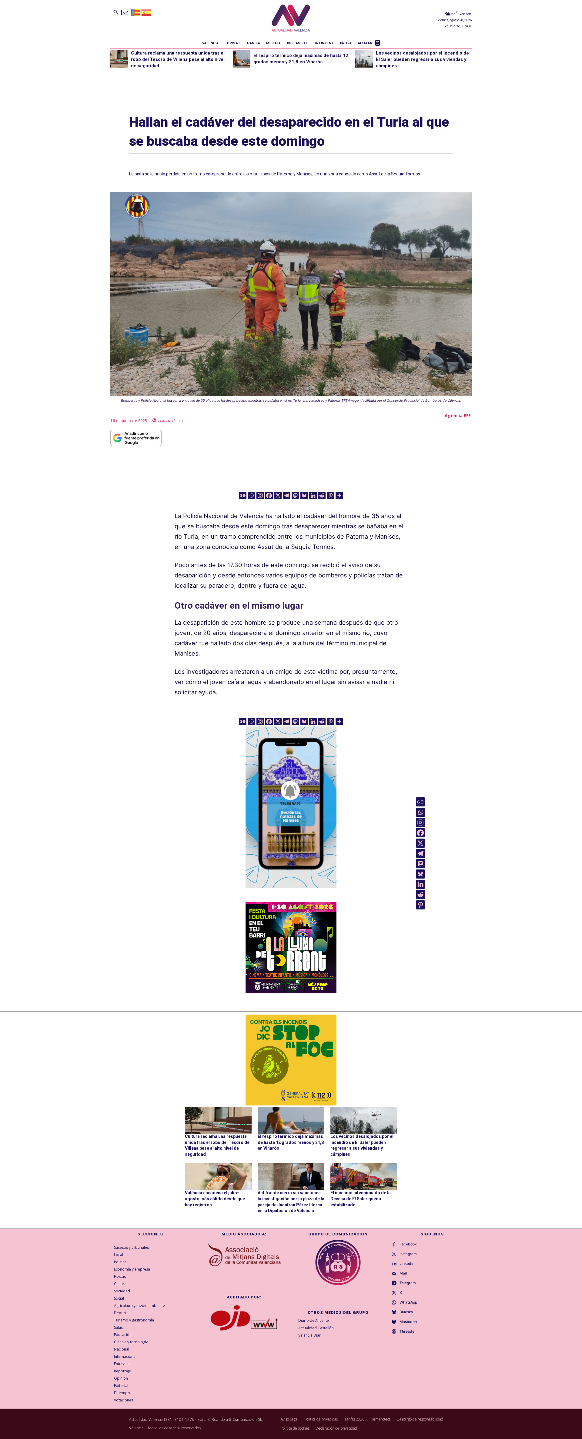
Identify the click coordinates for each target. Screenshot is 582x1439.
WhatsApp (408, 1302)
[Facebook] (269, 495)
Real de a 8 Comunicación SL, (237, 1419)
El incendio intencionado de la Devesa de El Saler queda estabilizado (360, 1198)
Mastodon (408, 1322)
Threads (407, 1331)
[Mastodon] (295, 495)
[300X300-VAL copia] (291, 1060)
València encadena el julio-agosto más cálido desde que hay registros (215, 1198)
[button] (115, 12)
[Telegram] (286, 495)
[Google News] (242, 495)
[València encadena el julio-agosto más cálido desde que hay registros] (218, 1176)
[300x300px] (291, 990)
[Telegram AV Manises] (291, 892)
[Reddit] (322, 495)
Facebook (408, 1244)
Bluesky (406, 1312)
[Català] (136, 12)
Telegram (408, 1283)
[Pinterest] (330, 495)
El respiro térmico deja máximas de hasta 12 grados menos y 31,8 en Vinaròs (291, 1142)
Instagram (408, 1254)
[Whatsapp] (251, 495)
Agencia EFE (458, 415)
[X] (278, 495)
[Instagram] (260, 495)
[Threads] (394, 1332)
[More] (339, 495)
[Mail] (394, 1273)
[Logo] (291, 19)
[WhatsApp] (394, 1303)
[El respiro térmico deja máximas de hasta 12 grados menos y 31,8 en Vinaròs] (241, 59)
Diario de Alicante (313, 1320)
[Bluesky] (304, 495)
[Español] (146, 12)
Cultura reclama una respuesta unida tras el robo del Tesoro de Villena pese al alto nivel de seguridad (178, 59)
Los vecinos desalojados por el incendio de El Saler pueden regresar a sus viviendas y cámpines (422, 59)
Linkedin (407, 1263)
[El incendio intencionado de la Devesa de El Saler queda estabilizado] (363, 1176)
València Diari (310, 1335)
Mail (403, 1273)
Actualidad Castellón (316, 1328)
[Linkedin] (313, 495)
